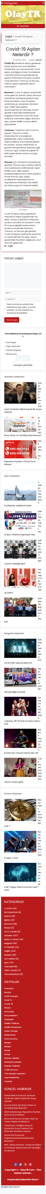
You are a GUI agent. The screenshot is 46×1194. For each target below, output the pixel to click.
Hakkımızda (9, 1035)
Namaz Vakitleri (11, 1058)
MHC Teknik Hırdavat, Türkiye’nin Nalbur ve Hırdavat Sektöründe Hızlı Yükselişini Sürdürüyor (22, 1147)
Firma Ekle (9, 1011)
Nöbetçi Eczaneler (12, 1062)
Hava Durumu (10, 1038)
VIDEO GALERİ (10, 970)
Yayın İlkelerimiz (11, 1077)
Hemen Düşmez (13, 350)
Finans (7, 927)
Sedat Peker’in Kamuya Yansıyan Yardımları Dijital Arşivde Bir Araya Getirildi (20, 1098)
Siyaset (7, 955)
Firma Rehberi (10, 1015)
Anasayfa (9, 988)
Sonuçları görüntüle (23, 365)
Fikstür (7, 1007)
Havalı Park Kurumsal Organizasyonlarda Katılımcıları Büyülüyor (19, 1138)
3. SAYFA (8, 908)
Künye (7, 1050)
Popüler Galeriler (12, 1066)
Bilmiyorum (11, 354)
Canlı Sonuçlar (11, 996)
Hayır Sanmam (13, 346)
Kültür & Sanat (11, 939)
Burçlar (7, 992)
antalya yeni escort (10, 1187)
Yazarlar (8, 1081)
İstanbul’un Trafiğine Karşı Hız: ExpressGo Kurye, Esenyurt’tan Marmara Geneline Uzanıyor (18, 1128)
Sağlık (8, 36)
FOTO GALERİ (10, 931)
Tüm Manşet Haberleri (14, 1073)
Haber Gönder (11, 1031)
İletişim (7, 1042)
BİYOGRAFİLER (10, 912)
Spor (6, 962)
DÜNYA (7, 916)
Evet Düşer (11, 342)
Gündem (8, 935)
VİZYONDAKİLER (11, 974)
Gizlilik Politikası (11, 1023)
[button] (44, 3)
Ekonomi (8, 924)
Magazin (8, 943)
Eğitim (7, 920)
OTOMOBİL (9, 947)
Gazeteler (9, 1019)
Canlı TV (8, 1000)
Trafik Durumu (11, 1069)
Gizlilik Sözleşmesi (12, 1027)
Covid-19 (9, 63)
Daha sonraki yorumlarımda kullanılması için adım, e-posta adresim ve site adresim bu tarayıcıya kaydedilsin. (21, 308)
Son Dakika (9, 958)
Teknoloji (8, 966)
